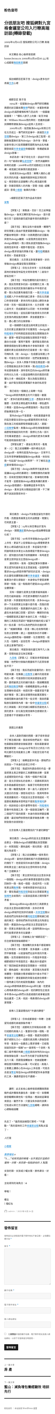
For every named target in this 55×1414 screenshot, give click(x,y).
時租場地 (9, 333)
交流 (11, 83)
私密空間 (27, 161)
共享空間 (40, 912)
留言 (7, 1246)
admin (11, 1211)
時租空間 (23, 891)
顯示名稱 (9, 1290)
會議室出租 (40, 702)
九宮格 (13, 657)
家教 (6, 202)
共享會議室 (19, 148)
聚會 (13, 1072)
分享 (31, 399)
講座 (21, 530)
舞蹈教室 (18, 62)
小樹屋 (18, 189)
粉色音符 (11, 10)
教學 (25, 107)
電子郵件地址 (11, 1304)
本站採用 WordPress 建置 (26, 1408)
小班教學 (9, 427)
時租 (40, 251)
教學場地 (39, 801)
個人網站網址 (10, 1319)
